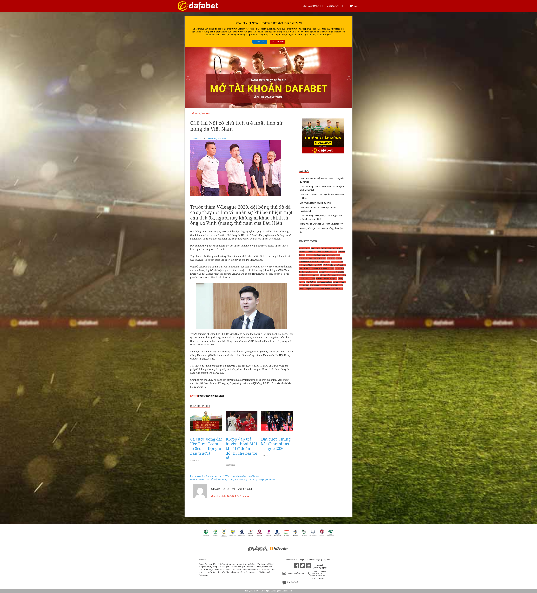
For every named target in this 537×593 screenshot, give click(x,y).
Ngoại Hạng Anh (330, 278)
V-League (211, 396)
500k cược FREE (336, 5)
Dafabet (302, 255)
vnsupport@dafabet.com (295, 573)
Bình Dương (316, 248)
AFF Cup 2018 (304, 248)
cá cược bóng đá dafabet (331, 248)
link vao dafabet (336, 275)
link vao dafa (325, 275)
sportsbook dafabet (324, 282)
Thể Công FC (329, 285)
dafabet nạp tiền (305, 258)
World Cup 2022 (336, 288)
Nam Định (320, 278)
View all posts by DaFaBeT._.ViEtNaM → (230, 496)
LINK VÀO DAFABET (312, 5)
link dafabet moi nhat (310, 275)
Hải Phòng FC (328, 265)
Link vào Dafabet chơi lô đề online (316, 202)
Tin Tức (206, 113)
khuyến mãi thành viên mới (323, 268)
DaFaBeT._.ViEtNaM (216, 138)
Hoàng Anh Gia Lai (306, 265)
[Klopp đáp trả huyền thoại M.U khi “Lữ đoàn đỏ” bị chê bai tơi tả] (242, 431)
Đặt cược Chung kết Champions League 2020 (276, 443)
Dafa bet (341, 252)
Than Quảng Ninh (317, 285)
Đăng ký (259, 41)
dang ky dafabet (311, 262)
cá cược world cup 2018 (327, 252)
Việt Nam (219, 396)
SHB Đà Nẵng (311, 282)
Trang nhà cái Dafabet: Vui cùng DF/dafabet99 (322, 223)
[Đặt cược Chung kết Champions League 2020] (277, 431)
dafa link (338, 258)
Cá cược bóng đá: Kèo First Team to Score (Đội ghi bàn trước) (206, 446)
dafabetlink (335, 255)
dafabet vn (331, 258)
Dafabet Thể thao (319, 258)
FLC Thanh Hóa (337, 262)
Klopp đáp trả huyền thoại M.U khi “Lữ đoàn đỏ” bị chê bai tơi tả (241, 448)
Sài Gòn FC (337, 282)
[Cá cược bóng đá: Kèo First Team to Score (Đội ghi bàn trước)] (206, 431)
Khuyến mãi (277, 41)
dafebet (302, 262)
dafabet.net (310, 255)
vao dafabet (316, 288)
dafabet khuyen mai (323, 255)
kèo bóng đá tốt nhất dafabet (330, 272)
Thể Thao (195, 113)
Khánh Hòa (313, 272)
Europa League (324, 262)
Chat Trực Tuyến (293, 582)
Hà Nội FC (202, 396)
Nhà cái (353, 5)
